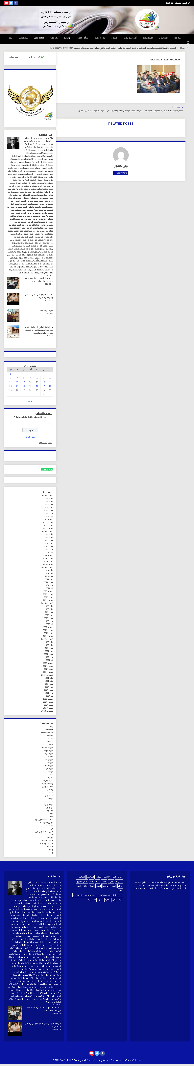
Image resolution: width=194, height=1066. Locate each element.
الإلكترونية (90, 877)
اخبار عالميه (148, 38)
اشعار (51, 774)
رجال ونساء (23, 38)
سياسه (50, 813)
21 (17, 386)
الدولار (120, 886)
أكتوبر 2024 (48, 561)
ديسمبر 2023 (48, 591)
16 (50, 386)
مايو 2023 (49, 612)
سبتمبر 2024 (48, 564)
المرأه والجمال (83, 38)
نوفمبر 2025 (48, 522)
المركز (92, 886)
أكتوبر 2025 (48, 525)
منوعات (50, 846)
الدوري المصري (82, 881)
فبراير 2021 (48, 693)
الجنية (97, 881)
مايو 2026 (49, 504)
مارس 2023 (48, 618)
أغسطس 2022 (47, 639)
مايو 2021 (49, 684)
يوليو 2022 (48, 642)
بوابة (85, 886)
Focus (50, 739)
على (113, 899)
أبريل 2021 (49, 687)
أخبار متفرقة (48, 750)
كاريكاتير (50, 837)
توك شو (67, 38)
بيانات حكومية (47, 783)
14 (17, 382)
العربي (98, 886)
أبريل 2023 (49, 615)
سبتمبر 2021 (48, 672)
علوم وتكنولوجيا (46, 822)
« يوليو (31, 401)
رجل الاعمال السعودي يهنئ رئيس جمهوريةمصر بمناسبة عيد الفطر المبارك (97, 895)
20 (23, 386)
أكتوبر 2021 (48, 669)
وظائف (50, 849)
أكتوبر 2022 (48, 633)
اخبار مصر (177, 38)
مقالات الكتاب (47, 840)
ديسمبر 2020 (48, 699)
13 (23, 382)
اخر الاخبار (49, 771)
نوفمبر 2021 (48, 666)
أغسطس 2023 (47, 603)
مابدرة (100, 899)
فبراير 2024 (48, 585)
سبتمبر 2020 (48, 708)
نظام (94, 899)
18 (37, 386)
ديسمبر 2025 (48, 519)
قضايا (51, 834)
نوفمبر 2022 (48, 630)
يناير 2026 (49, 516)
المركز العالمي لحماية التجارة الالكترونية (75, 1060)
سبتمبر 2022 (48, 636)
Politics (50, 742)
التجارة (104, 881)
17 (43, 386)
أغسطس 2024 (47, 567)
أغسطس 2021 (47, 675)
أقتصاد (114, 38)
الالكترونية (119, 881)
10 (43, 382)
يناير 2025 (49, 552)
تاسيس (79, 886)
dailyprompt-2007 (103, 877)
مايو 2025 (49, 540)
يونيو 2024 (48, 573)
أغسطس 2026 (47, 495)
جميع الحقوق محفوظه (131, 1060)
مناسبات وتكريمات (46, 843)
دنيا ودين (54, 38)
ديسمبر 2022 (48, 627)
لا (50, 426)
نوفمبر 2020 (48, 702)
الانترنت (111, 881)
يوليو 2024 (48, 570)
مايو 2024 (49, 576)
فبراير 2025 (48, 549)
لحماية (107, 899)
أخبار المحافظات (130, 38)
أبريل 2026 (49, 507)
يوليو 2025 (48, 534)
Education (49, 730)
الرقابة (114, 886)
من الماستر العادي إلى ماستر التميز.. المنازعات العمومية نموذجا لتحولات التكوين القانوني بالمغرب (39, 330)
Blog (51, 727)
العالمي (106, 886)
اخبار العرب (163, 38)
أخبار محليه (49, 753)
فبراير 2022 (48, 657)
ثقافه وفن (39, 38)
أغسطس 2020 (47, 711)
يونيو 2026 (48, 501)
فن (52, 828)
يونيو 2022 (48, 645)
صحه (10, 38)
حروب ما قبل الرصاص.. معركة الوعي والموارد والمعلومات (38, 296)
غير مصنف (49, 825)
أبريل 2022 (49, 651)
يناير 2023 (49, 624)
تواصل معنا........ (47, 469)
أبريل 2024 (49, 579)
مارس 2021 (48, 690)
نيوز (89, 899)
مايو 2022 (49, 648)
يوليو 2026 (48, 498)
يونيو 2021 (48, 681)
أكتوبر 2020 (48, 705)
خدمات (50, 801)
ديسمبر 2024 (48, 555)
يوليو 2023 (48, 606)
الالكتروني (81, 877)
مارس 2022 (48, 654)
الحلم (91, 881)
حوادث (50, 798)
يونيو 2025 (48, 537)
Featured (49, 736)
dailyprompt (117, 877)
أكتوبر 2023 (48, 597)
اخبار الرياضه (100, 38)
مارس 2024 (48, 582)
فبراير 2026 (48, 513)
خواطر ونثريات (48, 804)
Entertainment (47, 733)
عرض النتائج (30, 437)
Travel (50, 744)
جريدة (120, 890)
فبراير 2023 (48, 621)
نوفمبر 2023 (48, 594)
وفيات (50, 852)
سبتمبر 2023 (48, 600)
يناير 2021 (49, 696)
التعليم (50, 777)
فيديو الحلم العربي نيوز (44, 831)
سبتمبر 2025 (48, 528)
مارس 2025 (48, 546)
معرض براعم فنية (46, 311)
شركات (120, 899)
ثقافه (51, 792)
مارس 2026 (48, 510)
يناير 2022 (49, 660)
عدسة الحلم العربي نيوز (44, 819)
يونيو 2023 (48, 609)
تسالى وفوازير (47, 786)
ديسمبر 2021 (48, 663)
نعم (49, 423)
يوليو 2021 (48, 678)
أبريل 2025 (49, 543)
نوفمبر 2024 (48, 558)
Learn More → (121, 173)
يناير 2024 (49, 588)
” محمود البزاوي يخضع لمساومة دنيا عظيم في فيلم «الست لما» (38, 279)
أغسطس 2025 (47, 531)
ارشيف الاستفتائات (46, 443)
